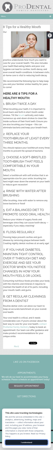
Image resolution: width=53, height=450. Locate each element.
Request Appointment (26, 386)
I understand (26, 442)
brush (21, 115)
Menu (3, 16)
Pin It (16, 346)
